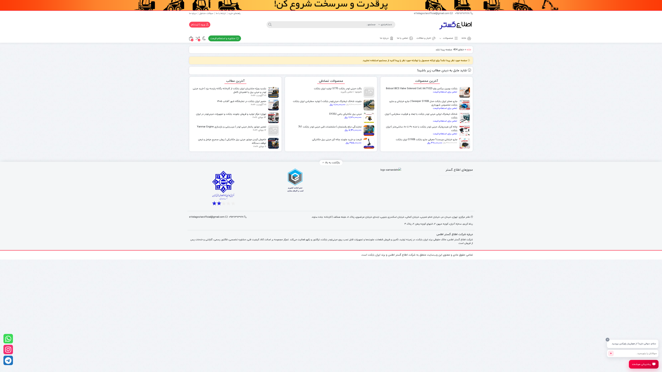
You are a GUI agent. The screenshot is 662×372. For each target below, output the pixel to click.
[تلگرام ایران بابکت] (8, 360)
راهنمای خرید (234, 13)
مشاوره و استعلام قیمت (223, 38)
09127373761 (462, 13)
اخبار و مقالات (424, 38)
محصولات (447, 38)
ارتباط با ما (221, 13)
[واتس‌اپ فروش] (8, 338)
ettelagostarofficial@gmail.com (432, 13)
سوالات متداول (206, 13)
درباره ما (193, 13)
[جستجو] (270, 24)
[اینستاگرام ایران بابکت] (8, 349)
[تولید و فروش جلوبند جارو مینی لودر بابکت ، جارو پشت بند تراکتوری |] (455, 24)
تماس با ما (402, 38)
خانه (464, 38)
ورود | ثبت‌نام (198, 24)
